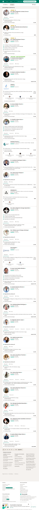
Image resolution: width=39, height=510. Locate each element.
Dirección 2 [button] (12, 17)
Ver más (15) (17, 466)
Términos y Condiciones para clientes (9, 501)
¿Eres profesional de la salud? (29, 1)
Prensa (3, 490)
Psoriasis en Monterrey (19, 464)
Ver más (16, 12)
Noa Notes (5, 499)
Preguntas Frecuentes (24, 490)
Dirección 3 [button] (17, 329)
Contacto (4, 486)
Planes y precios (5, 495)
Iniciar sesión (20, 1)
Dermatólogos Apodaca (7, 464)
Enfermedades (22, 488)
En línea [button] (17, 63)
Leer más (11, 507)
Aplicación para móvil (24, 491)
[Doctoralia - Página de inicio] (3, 1)
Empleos (7, 487)
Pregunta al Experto (23, 486)
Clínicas (21, 485)
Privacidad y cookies (6, 484)
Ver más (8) (5, 468)
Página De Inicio (5, 473)
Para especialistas (5, 496)
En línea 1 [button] (11, 425)
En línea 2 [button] (17, 425)
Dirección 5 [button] (28, 329)
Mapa (35, 4)
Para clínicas (4, 498)
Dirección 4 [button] (23, 329)
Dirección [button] (5, 111)
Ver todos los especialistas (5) (9, 101)
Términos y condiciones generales (8, 488)
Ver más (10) (28, 469)
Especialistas (22, 484)
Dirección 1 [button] (6, 17)
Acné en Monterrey (18, 456)
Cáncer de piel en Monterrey (20, 462)
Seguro (12, 4)
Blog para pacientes (23, 492)
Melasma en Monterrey (19, 458)
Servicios (21, 487)
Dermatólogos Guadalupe (8, 462)
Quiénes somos (5, 485)
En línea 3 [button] (23, 425)
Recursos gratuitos (5, 500)
